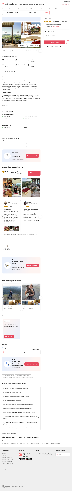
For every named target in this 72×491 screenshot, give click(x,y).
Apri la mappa (35, 349)
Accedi (62, 4)
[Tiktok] (51, 454)
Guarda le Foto (34, 45)
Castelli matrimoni (45, 443)
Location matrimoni (55, 443)
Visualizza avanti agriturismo (9, 433)
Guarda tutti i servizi (9, 71)
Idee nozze (41, 4)
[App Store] (22, 459)
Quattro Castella (49, 8)
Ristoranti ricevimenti (24, 443)
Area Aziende (67, 1)
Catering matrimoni (35, 443)
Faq (13, 51)
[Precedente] (2, 50)
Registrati (67, 4)
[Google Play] (29, 459)
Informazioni (6, 51)
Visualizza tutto (21, 145)
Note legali (4, 455)
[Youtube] (48, 454)
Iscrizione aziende (6, 471)
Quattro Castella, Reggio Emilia (53, 24)
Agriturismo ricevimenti (22, 8)
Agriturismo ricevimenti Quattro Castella (24, 377)
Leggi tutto (5, 105)
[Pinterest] (42, 454)
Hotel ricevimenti (14, 443)
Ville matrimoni (5, 443)
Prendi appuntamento (31, 364)
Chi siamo (4, 473)
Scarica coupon (9, 336)
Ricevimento (29, 4)
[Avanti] (40, 50)
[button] (21, 155)
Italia (60, 454)
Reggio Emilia (41, 8)
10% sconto (56, 26)
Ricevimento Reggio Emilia (8, 375)
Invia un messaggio (32, 156)
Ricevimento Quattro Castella (9, 377)
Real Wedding (30, 51)
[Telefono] (68, 42)
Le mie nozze (22, 4)
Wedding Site (5, 479)
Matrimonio (4, 8)
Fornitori (35, 4)
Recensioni (20, 51)
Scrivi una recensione (32, 173)
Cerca (47, 12)
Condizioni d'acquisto (7, 457)
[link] (12, 297)
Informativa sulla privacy (7, 459)
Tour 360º (22, 45)
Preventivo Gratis (54, 42)
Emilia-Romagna (32, 8)
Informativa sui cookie (7, 461)
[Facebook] (36, 454)
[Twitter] (39, 454)
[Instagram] (45, 454)
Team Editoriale (5, 475)
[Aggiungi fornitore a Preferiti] (38, 25)
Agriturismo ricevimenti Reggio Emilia (22, 375)
